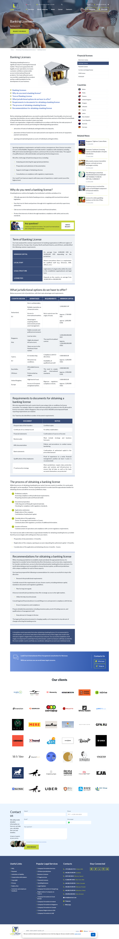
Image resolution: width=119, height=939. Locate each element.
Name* (26, 811)
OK (93, 934)
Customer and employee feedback (18, 890)
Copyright (14, 880)
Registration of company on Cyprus (45, 893)
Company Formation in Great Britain (46, 897)
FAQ (12, 868)
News (53, 9)
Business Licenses (42, 874)
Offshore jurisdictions (44, 871)
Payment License (83, 66)
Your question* (28, 826)
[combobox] (69, 814)
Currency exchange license (85, 70)
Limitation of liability (17, 874)
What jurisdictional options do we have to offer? (31, 99)
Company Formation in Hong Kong (47, 889)
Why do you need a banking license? (26, 93)
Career (60, 9)
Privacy (13, 883)
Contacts (69, 9)
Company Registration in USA (46, 910)
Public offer (15, 886)
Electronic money (83, 60)
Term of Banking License (22, 96)
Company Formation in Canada (46, 907)
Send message (31, 847)
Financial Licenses (42, 880)
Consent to (29, 842)
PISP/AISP (81, 76)
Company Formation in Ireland (46, 901)
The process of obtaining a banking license (29, 105)
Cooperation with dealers (19, 877)
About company (42, 9)
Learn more (78, 934)
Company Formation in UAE (45, 913)
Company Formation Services (46, 868)
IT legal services (42, 877)
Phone (69, 811)
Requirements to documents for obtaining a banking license (36, 102)
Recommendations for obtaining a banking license (32, 108)
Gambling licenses (42, 883)
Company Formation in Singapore (47, 904)
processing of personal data (39, 842)
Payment (14, 871)
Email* (26, 819)
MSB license (81, 73)
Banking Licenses (19, 90)
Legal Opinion (41, 886)
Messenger (70, 819)
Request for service (19, 31)
